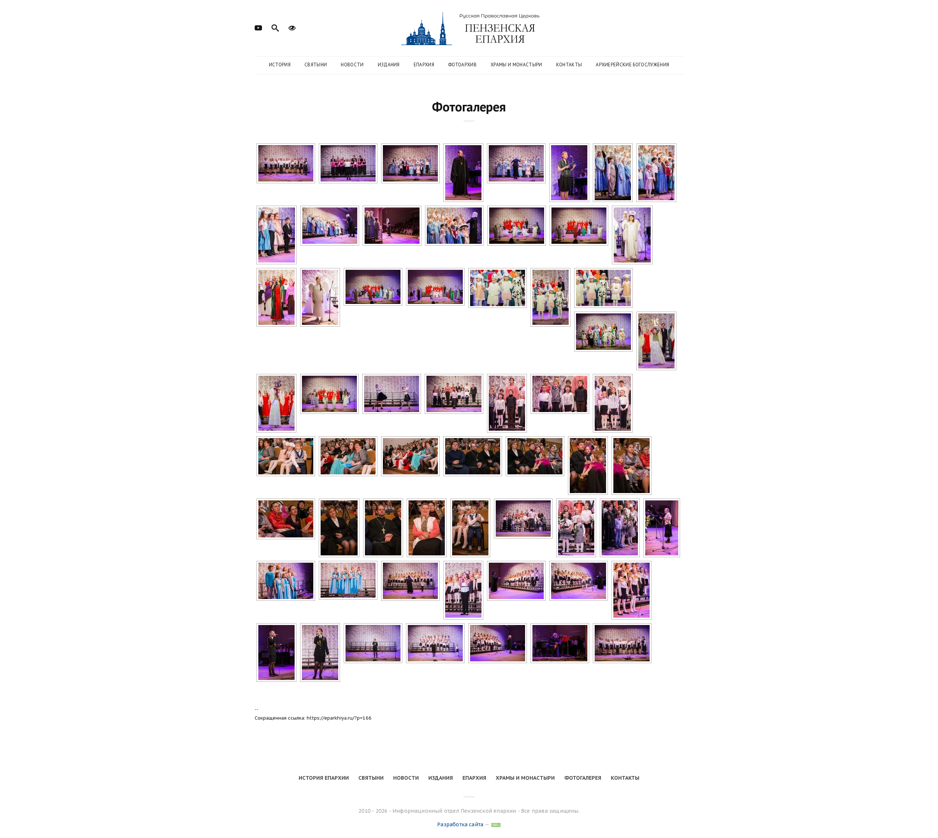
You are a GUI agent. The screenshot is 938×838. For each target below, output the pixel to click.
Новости (352, 65)
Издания (389, 65)
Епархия (424, 65)
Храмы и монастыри (516, 65)
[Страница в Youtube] (258, 27)
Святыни (315, 65)
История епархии (324, 778)
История (280, 65)
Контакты (569, 65)
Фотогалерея (582, 778)
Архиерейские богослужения (632, 65)
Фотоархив (462, 65)
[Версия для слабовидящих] (292, 27)
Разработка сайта (460, 824)
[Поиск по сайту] (275, 27)
